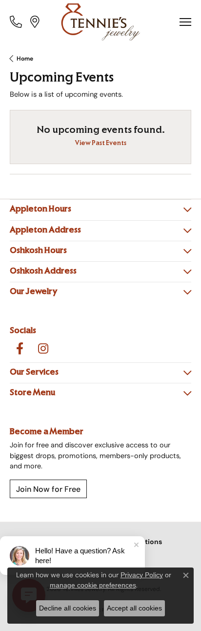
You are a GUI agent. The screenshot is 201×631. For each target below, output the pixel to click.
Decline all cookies (67, 608)
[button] (17, 21)
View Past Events (100, 144)
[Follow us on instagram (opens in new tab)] (43, 348)
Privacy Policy (142, 575)
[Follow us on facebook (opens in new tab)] (19, 348)
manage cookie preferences (93, 585)
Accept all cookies (134, 608)
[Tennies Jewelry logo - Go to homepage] (100, 22)
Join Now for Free (48, 489)
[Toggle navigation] (185, 22)
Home (25, 58)
